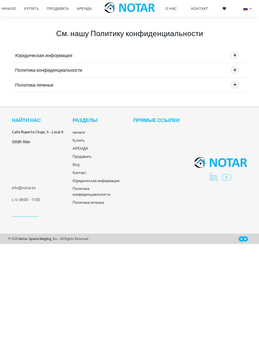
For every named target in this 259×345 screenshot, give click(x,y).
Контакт (79, 173)
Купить (79, 140)
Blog (76, 164)
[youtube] (226, 179)
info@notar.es (24, 188)
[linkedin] (213, 179)
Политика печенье (88, 202)
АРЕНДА (80, 148)
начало (79, 132)
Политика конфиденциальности (91, 191)
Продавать (82, 156)
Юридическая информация (96, 181)
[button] (247, 8)
